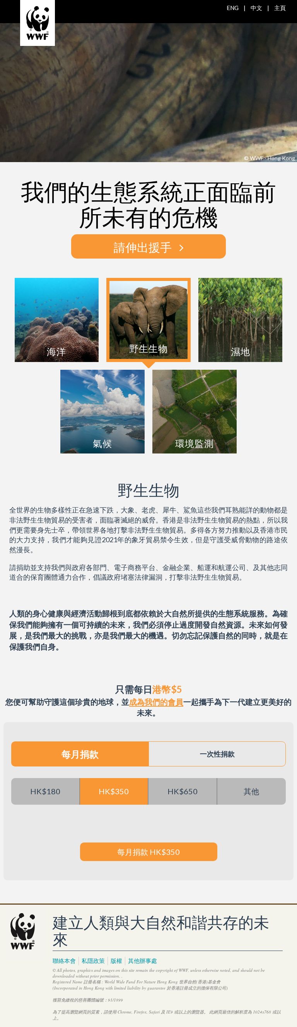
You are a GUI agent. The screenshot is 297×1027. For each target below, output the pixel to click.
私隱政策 (93, 960)
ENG (233, 7)
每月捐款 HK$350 (148, 851)
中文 (256, 7)
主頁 (280, 7)
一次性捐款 (217, 754)
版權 (116, 960)
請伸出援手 (143, 246)
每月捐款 (80, 754)
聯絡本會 (64, 960)
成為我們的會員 (156, 701)
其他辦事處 (142, 960)
